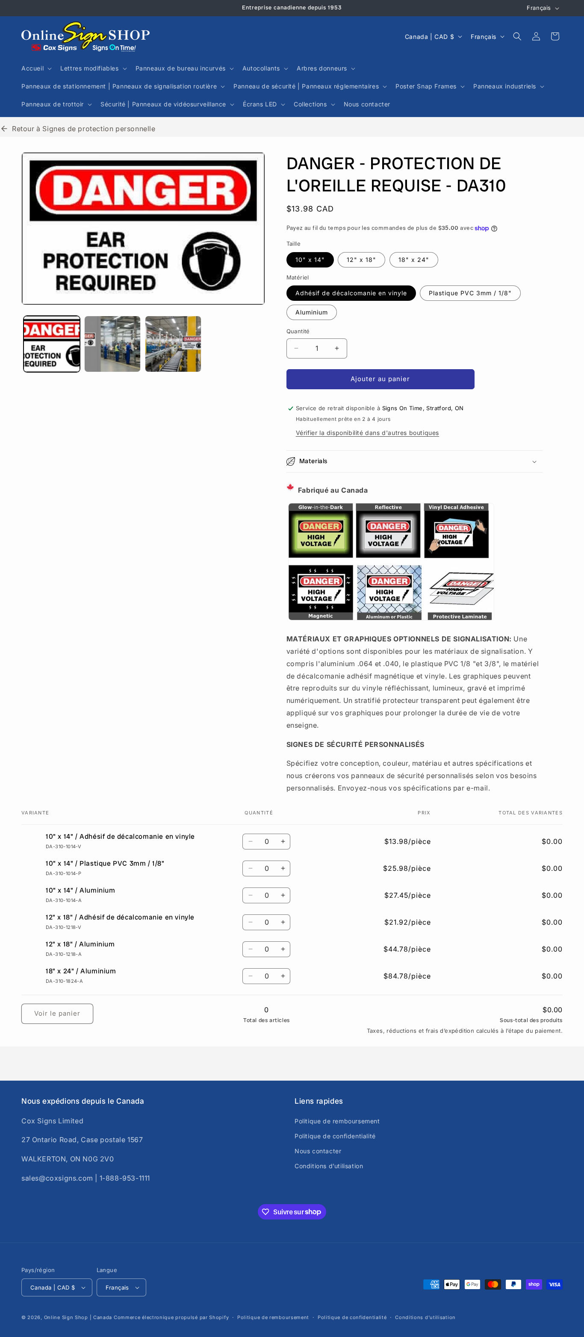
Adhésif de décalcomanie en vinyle (351, 293)
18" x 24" (413, 259)
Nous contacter (318, 1151)
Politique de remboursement (337, 1120)
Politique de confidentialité (335, 1136)
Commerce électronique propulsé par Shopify (171, 1317)
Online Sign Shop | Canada (78, 1317)
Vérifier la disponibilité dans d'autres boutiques (367, 432)
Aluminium (311, 312)
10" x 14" (310, 259)
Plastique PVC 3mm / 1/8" (470, 293)
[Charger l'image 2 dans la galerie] (112, 344)
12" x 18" (361, 259)
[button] (35, 68)
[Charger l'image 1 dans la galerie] (52, 344)
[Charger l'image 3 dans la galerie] (173, 344)
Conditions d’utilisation (329, 1166)
